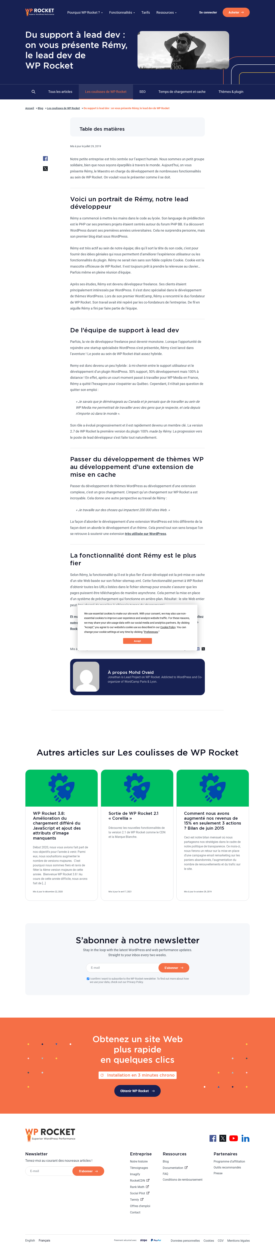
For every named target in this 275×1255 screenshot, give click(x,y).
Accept (137, 641)
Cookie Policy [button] (167, 627)
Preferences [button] (151, 631)
